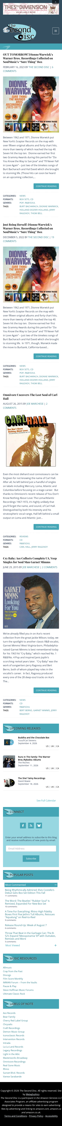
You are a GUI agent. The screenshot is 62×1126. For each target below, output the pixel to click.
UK (52, 746)
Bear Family (9, 1016)
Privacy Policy (36, 1115)
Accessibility (51, 1115)
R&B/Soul (30, 202)
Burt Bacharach (29, 206)
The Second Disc (39, 67)
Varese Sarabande (12, 1076)
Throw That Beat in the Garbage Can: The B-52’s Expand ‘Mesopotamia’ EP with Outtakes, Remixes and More (30, 935)
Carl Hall (25, 546)
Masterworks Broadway (15, 1057)
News (23, 195)
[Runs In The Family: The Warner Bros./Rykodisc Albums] (9, 761)
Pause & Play (9, 986)
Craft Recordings (11, 1028)
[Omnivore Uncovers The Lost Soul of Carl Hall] (31, 441)
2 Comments (49, 567)
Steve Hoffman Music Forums (18, 989)
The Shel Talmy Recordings (31, 778)
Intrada (6, 1042)
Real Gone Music (11, 1065)
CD (31, 199)
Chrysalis (7, 1024)
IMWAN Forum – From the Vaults (20, 982)
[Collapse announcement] (55, 2)
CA (57, 746)
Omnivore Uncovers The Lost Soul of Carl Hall (30, 396)
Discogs (7, 975)
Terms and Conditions (15, 1115)
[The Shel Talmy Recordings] (9, 782)
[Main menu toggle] (55, 31)
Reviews (24, 536)
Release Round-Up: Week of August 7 (26, 925)
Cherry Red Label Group (15, 1020)
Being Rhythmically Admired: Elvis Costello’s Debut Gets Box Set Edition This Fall (29, 891)
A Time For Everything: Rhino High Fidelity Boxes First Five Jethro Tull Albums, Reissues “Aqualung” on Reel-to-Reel (30, 914)
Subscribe (31, 858)
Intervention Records (14, 1039)
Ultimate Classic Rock (14, 993)
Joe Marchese (35, 403)
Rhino (6, 1068)
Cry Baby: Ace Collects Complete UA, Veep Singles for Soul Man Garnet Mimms (30, 560)
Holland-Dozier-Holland (34, 209)
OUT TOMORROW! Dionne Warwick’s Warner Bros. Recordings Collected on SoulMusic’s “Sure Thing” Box (28, 58)
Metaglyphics (32, 1094)
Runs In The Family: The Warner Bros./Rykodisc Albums (34, 758)
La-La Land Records (13, 1046)
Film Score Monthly (13, 978)
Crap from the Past (12, 971)
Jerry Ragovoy (39, 546)
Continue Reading (46, 186)
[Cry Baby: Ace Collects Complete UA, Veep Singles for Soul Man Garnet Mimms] (31, 600)
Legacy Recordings (12, 1050)
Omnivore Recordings (14, 1061)
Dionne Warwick (48, 206)
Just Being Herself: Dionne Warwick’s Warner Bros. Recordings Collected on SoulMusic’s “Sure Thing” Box (28, 228)
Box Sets (24, 199)
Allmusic (7, 967)
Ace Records (9, 1012)
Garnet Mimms (41, 710)
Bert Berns (26, 710)
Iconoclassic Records (13, 1035)
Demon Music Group (14, 1031)
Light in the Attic (11, 1054)
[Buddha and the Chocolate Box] (9, 742)
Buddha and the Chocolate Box (33, 737)
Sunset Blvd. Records (14, 1072)
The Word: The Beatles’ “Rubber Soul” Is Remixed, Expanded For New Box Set (27, 902)
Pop (22, 202)
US (47, 746)
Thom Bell (36, 213)
